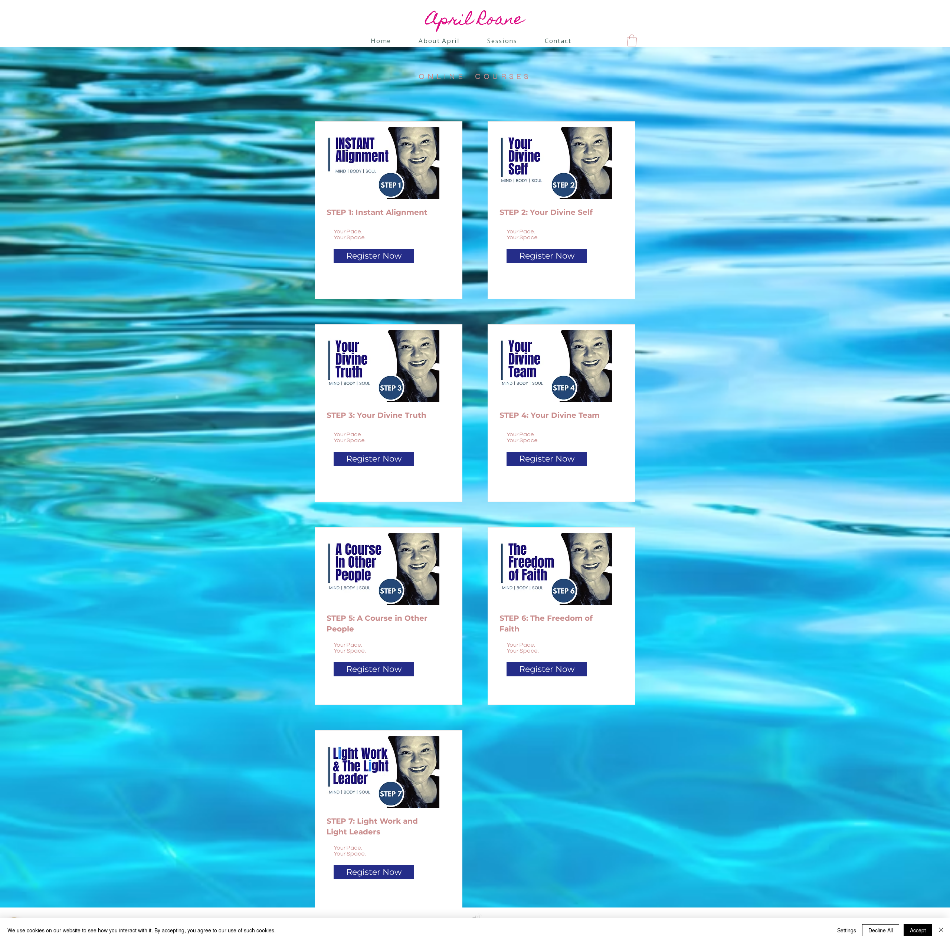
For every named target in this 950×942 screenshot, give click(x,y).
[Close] (941, 930)
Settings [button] (846, 930)
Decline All (880, 930)
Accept (918, 930)
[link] (632, 40)
